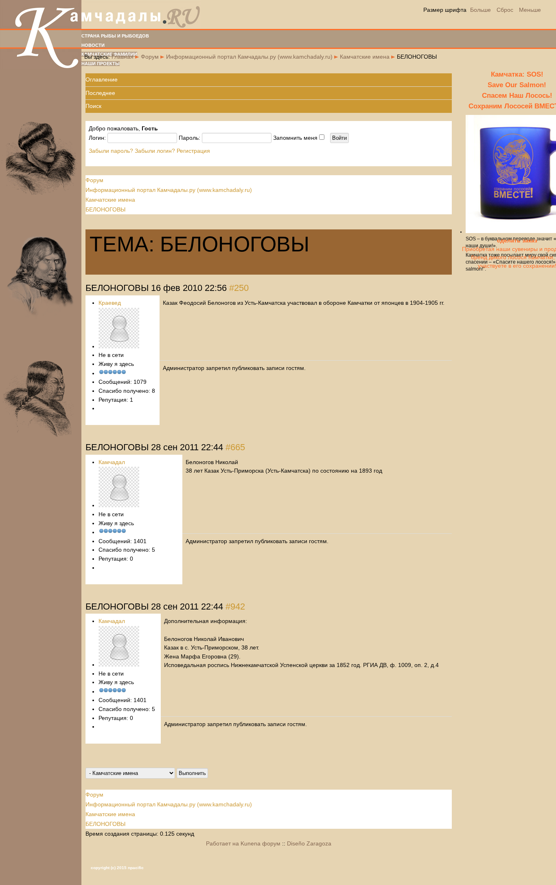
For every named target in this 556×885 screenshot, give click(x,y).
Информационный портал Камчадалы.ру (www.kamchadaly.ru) (249, 56)
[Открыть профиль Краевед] (119, 346)
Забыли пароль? (111, 151)
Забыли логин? (155, 151)
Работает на (222, 843)
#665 (235, 447)
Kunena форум (260, 843)
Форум (150, 56)
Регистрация (193, 151)
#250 (239, 288)
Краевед (110, 302)
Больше (480, 10)
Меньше (530, 10)
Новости (93, 45)
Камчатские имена (365, 56)
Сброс (505, 10)
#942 (235, 606)
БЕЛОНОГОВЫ (105, 209)
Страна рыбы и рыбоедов (115, 35)
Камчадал (112, 462)
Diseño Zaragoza (309, 843)
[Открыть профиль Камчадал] (119, 505)
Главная (123, 56)
